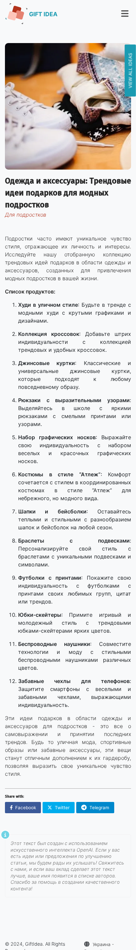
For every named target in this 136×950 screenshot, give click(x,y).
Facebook (25, 807)
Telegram (99, 807)
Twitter (62, 807)
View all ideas (130, 70)
